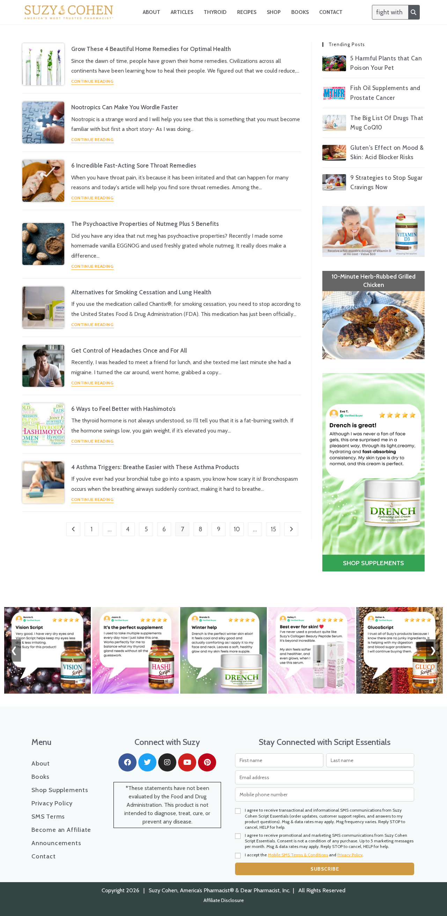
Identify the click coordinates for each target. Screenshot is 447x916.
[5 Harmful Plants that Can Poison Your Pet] (334, 63)
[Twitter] (147, 762)
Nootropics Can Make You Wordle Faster (124, 107)
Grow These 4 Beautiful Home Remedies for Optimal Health (151, 48)
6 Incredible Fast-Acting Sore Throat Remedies (133, 165)
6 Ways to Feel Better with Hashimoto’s (123, 408)
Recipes (246, 12)
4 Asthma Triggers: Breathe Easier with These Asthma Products (155, 467)
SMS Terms (48, 816)
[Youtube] (187, 762)
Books (300, 12)
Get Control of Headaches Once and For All (129, 350)
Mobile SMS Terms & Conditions (298, 854)
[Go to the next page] (291, 529)
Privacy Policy (52, 803)
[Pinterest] (207, 762)
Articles (182, 12)
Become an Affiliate (61, 830)
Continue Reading (92, 81)
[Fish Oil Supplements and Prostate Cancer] (334, 93)
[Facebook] (127, 762)
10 (237, 529)
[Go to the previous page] (73, 529)
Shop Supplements (59, 790)
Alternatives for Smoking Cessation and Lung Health (141, 292)
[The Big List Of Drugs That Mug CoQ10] (334, 123)
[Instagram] (167, 762)
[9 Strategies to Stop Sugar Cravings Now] (334, 182)
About (151, 12)
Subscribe (324, 869)
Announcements (56, 843)
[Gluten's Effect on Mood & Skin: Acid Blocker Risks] (334, 153)
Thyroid (215, 12)
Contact (331, 12)
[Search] (413, 12)
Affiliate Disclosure (224, 900)
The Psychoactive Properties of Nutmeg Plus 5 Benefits (145, 223)
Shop (274, 12)
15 (273, 529)
